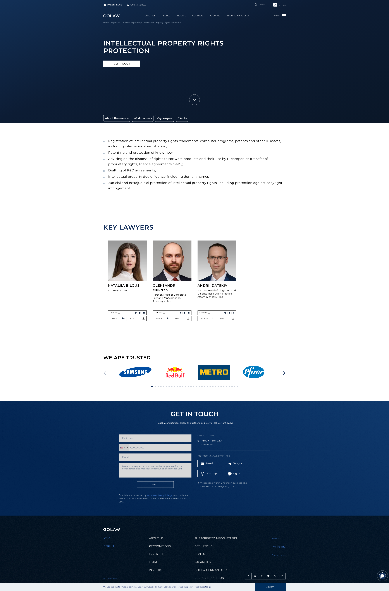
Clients (182, 118)
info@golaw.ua (114, 5)
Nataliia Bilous (124, 286)
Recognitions (160, 546)
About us (215, 16)
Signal (237, 473)
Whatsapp (212, 473)
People (166, 16)
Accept (270, 587)
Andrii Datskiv (212, 286)
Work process (143, 118)
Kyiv (106, 538)
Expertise (150, 16)
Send (155, 484)
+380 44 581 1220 (138, 5)
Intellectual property (132, 23)
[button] (284, 373)
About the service (117, 118)
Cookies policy (186, 587)
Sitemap (276, 538)
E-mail (210, 463)
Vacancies (202, 562)
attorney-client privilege (159, 495)
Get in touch (122, 63)
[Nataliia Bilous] (127, 261)
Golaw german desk (210, 570)
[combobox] (124, 447)
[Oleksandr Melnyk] (172, 261)
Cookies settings (203, 587)
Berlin (108, 546)
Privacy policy (278, 547)
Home (106, 23)
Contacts (197, 16)
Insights (181, 16)
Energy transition (209, 578)
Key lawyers (164, 118)
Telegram (238, 463)
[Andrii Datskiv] (217, 261)
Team (153, 562)
